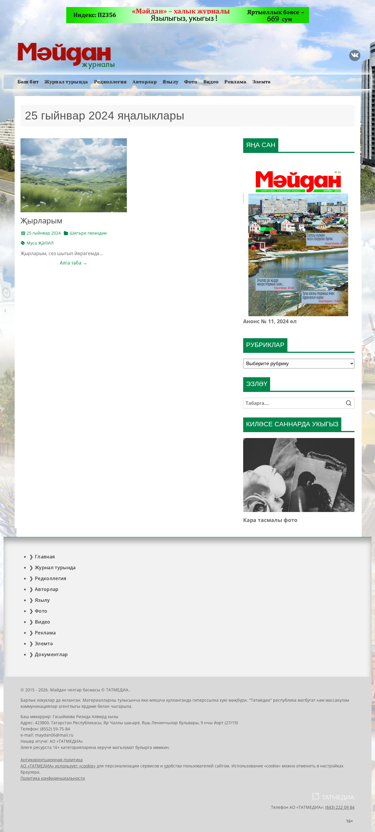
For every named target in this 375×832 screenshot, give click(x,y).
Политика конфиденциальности (53, 778)
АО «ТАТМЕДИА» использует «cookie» (58, 766)
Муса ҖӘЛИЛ (40, 243)
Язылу (171, 82)
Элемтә (262, 82)
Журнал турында (66, 82)
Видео (211, 82)
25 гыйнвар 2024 (44, 233)
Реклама (235, 82)
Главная (45, 556)
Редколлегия (110, 82)
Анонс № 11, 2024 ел (270, 321)
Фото (190, 82)
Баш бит (28, 82)
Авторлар (144, 82)
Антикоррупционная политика (52, 759)
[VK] (354, 55)
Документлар (51, 654)
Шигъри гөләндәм (88, 233)
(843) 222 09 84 (339, 807)
